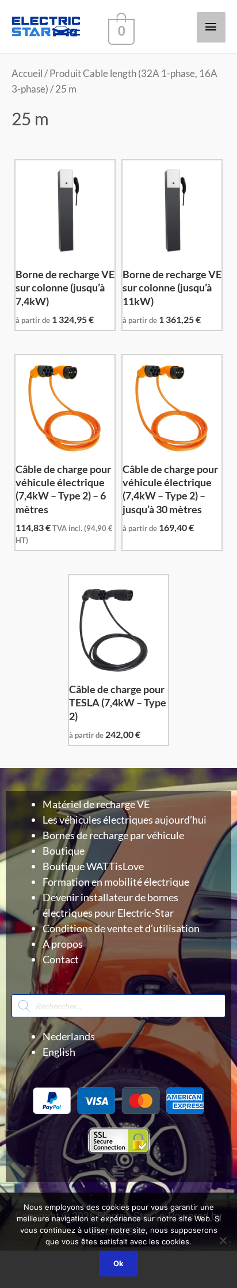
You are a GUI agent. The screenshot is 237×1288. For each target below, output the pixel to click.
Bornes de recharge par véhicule (113, 835)
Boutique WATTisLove (93, 866)
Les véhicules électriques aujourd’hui (125, 819)
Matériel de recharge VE (96, 804)
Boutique (64, 850)
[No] (222, 1240)
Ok (118, 1263)
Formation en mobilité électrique (116, 881)
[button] (118, 1171)
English (59, 1051)
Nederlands (69, 1036)
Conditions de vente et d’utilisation (121, 928)
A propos (63, 943)
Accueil (27, 73)
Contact (61, 959)
